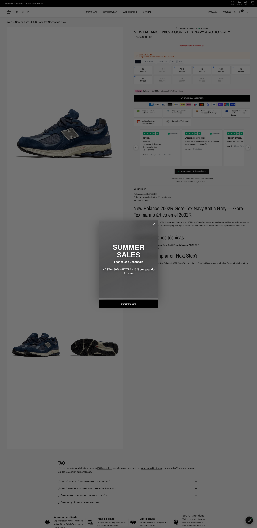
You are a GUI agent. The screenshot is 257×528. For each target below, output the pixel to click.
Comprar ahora (128, 304)
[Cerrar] (154, 223)
